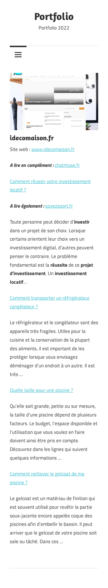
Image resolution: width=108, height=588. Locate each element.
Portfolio (54, 16)
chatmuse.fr (67, 165)
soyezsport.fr (59, 206)
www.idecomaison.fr (53, 149)
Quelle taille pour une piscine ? (41, 390)
